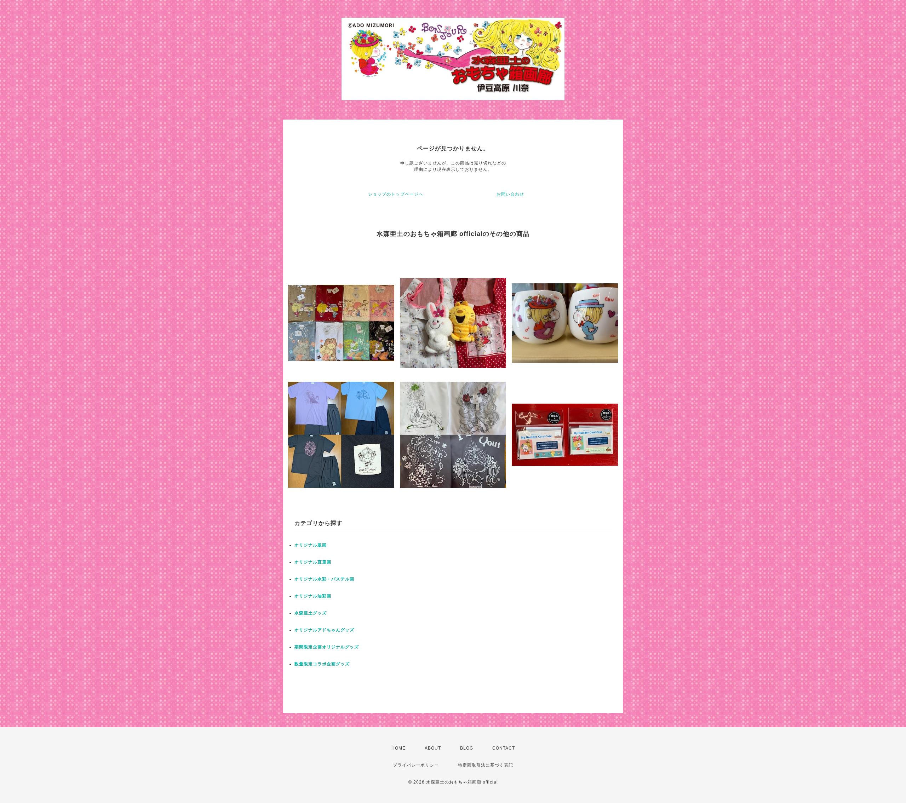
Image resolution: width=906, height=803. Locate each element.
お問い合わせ (510, 194)
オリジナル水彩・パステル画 (324, 579)
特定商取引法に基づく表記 (485, 765)
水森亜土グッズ (310, 613)
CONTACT (503, 748)
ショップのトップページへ (395, 194)
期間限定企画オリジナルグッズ (326, 647)
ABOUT (433, 748)
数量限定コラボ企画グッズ (322, 664)
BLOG (466, 748)
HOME (398, 748)
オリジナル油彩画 (312, 596)
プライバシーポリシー (416, 765)
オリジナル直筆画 (312, 562)
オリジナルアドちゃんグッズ (324, 630)
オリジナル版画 (310, 545)
